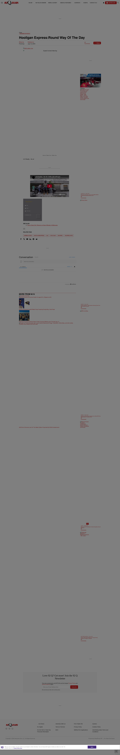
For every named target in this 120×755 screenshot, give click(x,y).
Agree (92, 747)
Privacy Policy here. (18, 748)
